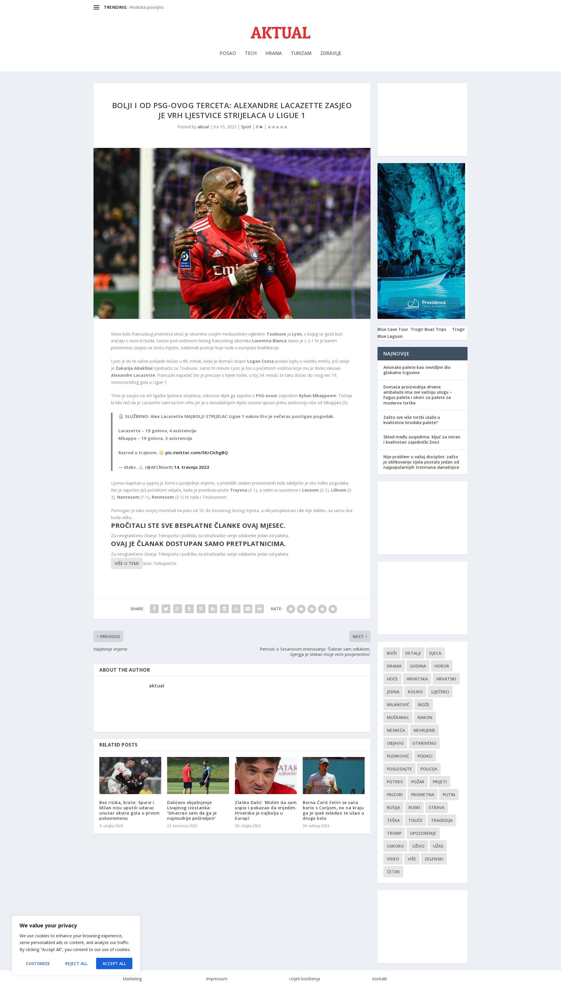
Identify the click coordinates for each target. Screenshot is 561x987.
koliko (415, 691)
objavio (395, 743)
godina (418, 666)
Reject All (76, 963)
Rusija (393, 807)
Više (412, 859)
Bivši (392, 653)
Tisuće (415, 820)
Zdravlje (330, 53)
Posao (228, 53)
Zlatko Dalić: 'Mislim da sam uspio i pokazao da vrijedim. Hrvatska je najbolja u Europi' (266, 810)
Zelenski (434, 859)
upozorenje (423, 833)
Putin (449, 794)
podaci (425, 756)
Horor (441, 666)
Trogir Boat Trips (428, 329)
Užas (438, 846)
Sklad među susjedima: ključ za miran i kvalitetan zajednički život (421, 439)
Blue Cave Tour (393, 329)
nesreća (396, 730)
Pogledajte (399, 769)
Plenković (398, 756)
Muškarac (398, 717)
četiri (393, 871)
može (424, 704)
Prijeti (440, 781)
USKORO (395, 846)
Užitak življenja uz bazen (152, 7)
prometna (422, 794)
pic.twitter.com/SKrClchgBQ (196, 452)
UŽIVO (418, 846)
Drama (394, 666)
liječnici (440, 691)
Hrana (274, 53)
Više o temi (127, 563)
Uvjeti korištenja (304, 978)
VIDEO (393, 859)
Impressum (216, 978)
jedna (393, 691)
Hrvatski (446, 679)
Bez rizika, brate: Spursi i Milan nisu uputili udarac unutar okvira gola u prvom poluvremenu (129, 810)
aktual (203, 126)
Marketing (132, 978)
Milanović (398, 704)
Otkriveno (424, 743)
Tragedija (442, 820)
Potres (395, 781)
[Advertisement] (423, 119)
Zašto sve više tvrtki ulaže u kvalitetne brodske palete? (411, 419)
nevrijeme (424, 730)
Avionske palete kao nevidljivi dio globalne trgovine (417, 369)
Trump (394, 833)
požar (417, 781)
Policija (428, 769)
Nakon (425, 717)
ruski (414, 807)
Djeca (435, 653)
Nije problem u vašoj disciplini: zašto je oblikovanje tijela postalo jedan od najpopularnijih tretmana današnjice (421, 462)
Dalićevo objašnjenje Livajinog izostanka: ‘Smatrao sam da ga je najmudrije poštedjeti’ (192, 810)
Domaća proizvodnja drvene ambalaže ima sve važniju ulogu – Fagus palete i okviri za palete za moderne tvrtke (417, 395)
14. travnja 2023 (191, 467)
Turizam (301, 53)
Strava (436, 807)
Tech (251, 53)
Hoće (392, 679)
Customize (38, 963)
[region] (76, 945)
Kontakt (379, 978)
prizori (395, 794)
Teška (393, 820)
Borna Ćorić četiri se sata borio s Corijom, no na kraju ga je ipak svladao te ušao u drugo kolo (333, 810)
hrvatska (417, 679)
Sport (246, 126)
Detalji (413, 653)
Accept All (114, 963)
